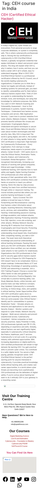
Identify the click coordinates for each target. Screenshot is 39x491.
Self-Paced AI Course (19, 446)
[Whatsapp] (19, 485)
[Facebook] (5, 479)
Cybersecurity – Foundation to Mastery (19, 441)
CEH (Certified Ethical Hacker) (18, 17)
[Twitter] (19, 479)
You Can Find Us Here (19, 452)
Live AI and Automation (19, 438)
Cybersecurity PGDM (19, 444)
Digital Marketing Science (19, 436)
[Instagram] (33, 479)
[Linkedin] (12, 479)
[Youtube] (26, 479)
